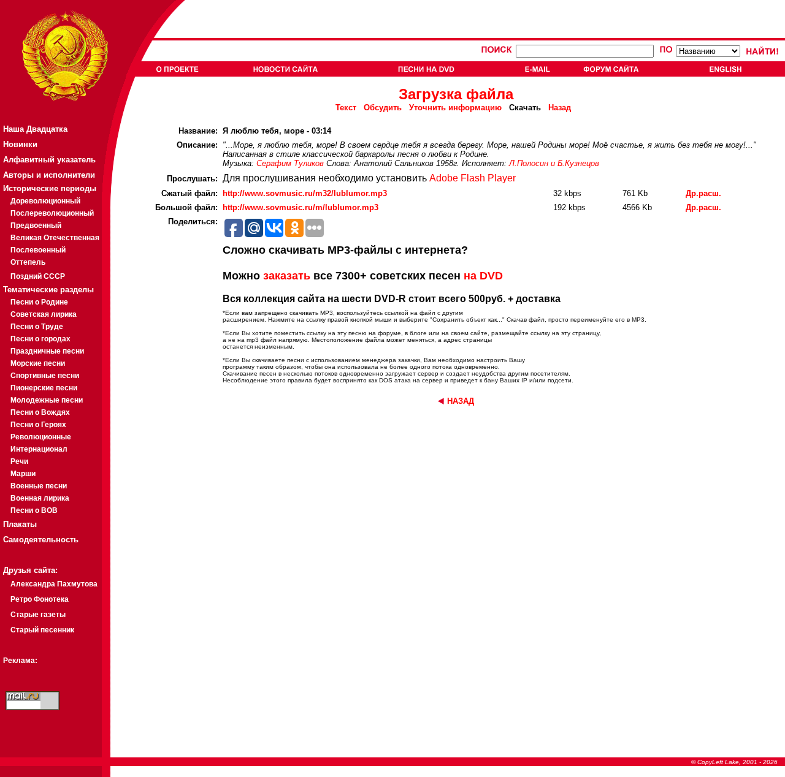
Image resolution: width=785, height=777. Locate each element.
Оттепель (27, 262)
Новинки (20, 144)
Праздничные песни (47, 351)
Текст (345, 107)
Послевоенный (38, 250)
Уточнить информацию (455, 107)
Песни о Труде (36, 326)
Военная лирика (39, 498)
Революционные (40, 437)
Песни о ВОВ (34, 510)
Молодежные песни (46, 400)
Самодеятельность (40, 539)
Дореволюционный (45, 201)
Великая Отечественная (54, 237)
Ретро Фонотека (39, 599)
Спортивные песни (44, 375)
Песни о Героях (38, 424)
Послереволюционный (52, 213)
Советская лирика (43, 314)
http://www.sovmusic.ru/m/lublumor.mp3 (300, 207)
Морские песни (37, 363)
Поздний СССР (37, 276)
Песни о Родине (39, 302)
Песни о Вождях (40, 412)
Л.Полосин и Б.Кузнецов (554, 163)
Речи (19, 461)
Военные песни (38, 486)
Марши (23, 473)
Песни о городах (40, 339)
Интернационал (38, 449)
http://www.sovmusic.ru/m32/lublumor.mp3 (305, 193)
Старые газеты (38, 614)
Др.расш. (703, 193)
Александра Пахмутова (54, 584)
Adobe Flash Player (472, 178)
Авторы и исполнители (49, 175)
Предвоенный (35, 225)
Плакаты (20, 524)
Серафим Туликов (290, 163)
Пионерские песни (43, 388)
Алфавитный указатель (49, 159)
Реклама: (20, 660)
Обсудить (383, 107)
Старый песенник (42, 630)
